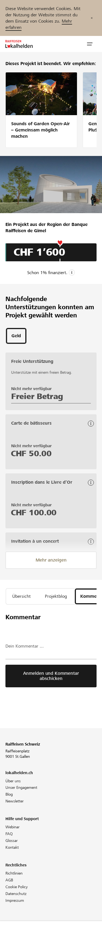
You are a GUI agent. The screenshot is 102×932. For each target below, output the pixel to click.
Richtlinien (14, 873)
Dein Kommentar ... (24, 646)
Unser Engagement (21, 787)
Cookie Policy (16, 887)
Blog (9, 794)
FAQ (9, 834)
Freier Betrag (37, 396)
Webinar (12, 827)
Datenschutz (15, 893)
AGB (9, 880)
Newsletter (14, 801)
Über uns (13, 781)
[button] (90, 44)
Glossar (11, 840)
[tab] (16, 336)
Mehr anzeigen (51, 560)
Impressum (14, 900)
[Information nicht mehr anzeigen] (92, 17)
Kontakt (12, 847)
